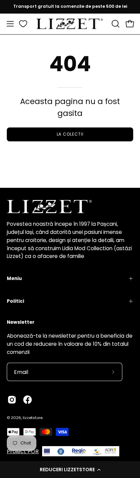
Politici (15, 301)
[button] (70, 469)
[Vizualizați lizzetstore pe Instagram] (12, 400)
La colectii (70, 134)
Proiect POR (23, 451)
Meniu (14, 278)
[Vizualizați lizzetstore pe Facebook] (27, 400)
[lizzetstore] (70, 24)
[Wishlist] (23, 23)
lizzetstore (32, 417)
